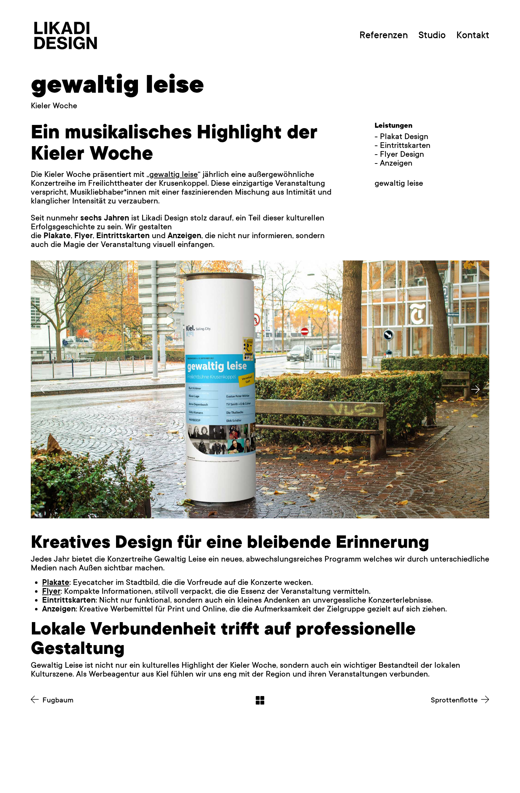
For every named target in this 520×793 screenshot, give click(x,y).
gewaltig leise (173, 174)
